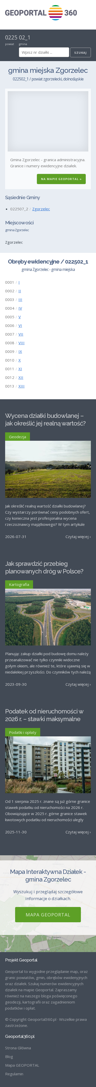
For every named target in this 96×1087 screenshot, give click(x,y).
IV (20, 308)
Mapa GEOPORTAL (48, 915)
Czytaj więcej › (78, 536)
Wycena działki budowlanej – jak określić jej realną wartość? (45, 419)
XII (20, 377)
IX (20, 351)
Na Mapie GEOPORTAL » (61, 179)
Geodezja (17, 436)
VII (20, 334)
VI (20, 325)
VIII (21, 342)
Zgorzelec (41, 208)
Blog (9, 1056)
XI (20, 368)
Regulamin (14, 1073)
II (19, 290)
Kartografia (19, 584)
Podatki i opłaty (22, 732)
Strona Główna (18, 1047)
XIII (21, 386)
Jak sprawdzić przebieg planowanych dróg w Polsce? (44, 567)
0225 (11, 37)
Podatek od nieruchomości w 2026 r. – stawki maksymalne (44, 715)
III (20, 299)
